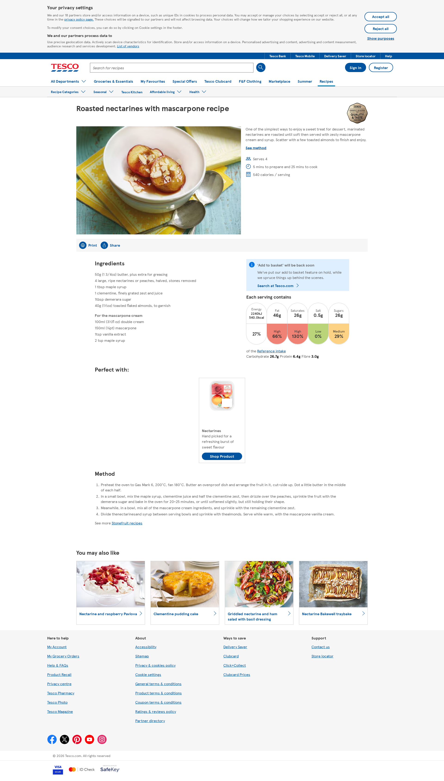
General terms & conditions (158, 683)
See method (256, 147)
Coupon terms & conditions (158, 702)
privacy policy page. (79, 19)
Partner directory (150, 720)
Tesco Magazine (60, 711)
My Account (57, 646)
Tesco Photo (57, 702)
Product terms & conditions (158, 693)
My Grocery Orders (63, 656)
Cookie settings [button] (148, 674)
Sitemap (142, 656)
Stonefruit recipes (127, 523)
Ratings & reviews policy (155, 711)
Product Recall (59, 674)
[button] (277, 56)
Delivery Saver (235, 646)
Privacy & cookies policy (155, 665)
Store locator (322, 656)
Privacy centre (59, 683)
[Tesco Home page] (65, 68)
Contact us (320, 646)
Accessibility (145, 646)
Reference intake (271, 351)
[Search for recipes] (260, 67)
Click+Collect (234, 665)
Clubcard (231, 656)
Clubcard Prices (236, 674)
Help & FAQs (57, 665)
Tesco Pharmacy (60, 693)
